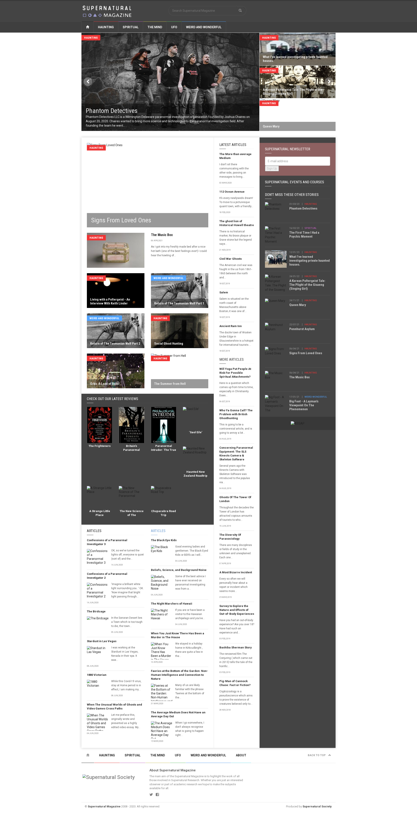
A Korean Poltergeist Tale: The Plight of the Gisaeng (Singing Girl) (307, 285)
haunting (310, 204)
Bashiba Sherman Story (235, 647)
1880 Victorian (96, 674)
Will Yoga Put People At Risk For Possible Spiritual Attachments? (235, 372)
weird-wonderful (315, 396)
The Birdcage (96, 611)
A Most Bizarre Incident (235, 572)
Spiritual (131, 27)
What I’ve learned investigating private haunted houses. (309, 260)
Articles (94, 531)
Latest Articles (232, 144)
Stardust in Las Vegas (101, 641)
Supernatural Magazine (104, 806)
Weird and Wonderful (204, 27)
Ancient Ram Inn (230, 326)
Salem (223, 292)
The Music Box (162, 235)
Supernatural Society (317, 806)
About (241, 755)
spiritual (310, 228)
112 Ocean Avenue (232, 191)
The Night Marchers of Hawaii (171, 603)
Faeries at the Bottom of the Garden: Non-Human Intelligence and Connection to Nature (179, 674)
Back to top (317, 755)
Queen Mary (297, 305)
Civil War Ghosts (230, 258)
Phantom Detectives (303, 208)
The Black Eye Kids (164, 540)
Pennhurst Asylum (302, 329)
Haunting (106, 27)
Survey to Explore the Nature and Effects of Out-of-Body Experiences (236, 609)
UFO (174, 27)
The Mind (154, 27)
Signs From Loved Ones (305, 353)
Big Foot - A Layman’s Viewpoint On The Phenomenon (303, 405)
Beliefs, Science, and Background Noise (179, 570)
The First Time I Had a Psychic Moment (304, 234)
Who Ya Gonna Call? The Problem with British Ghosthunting (236, 414)
